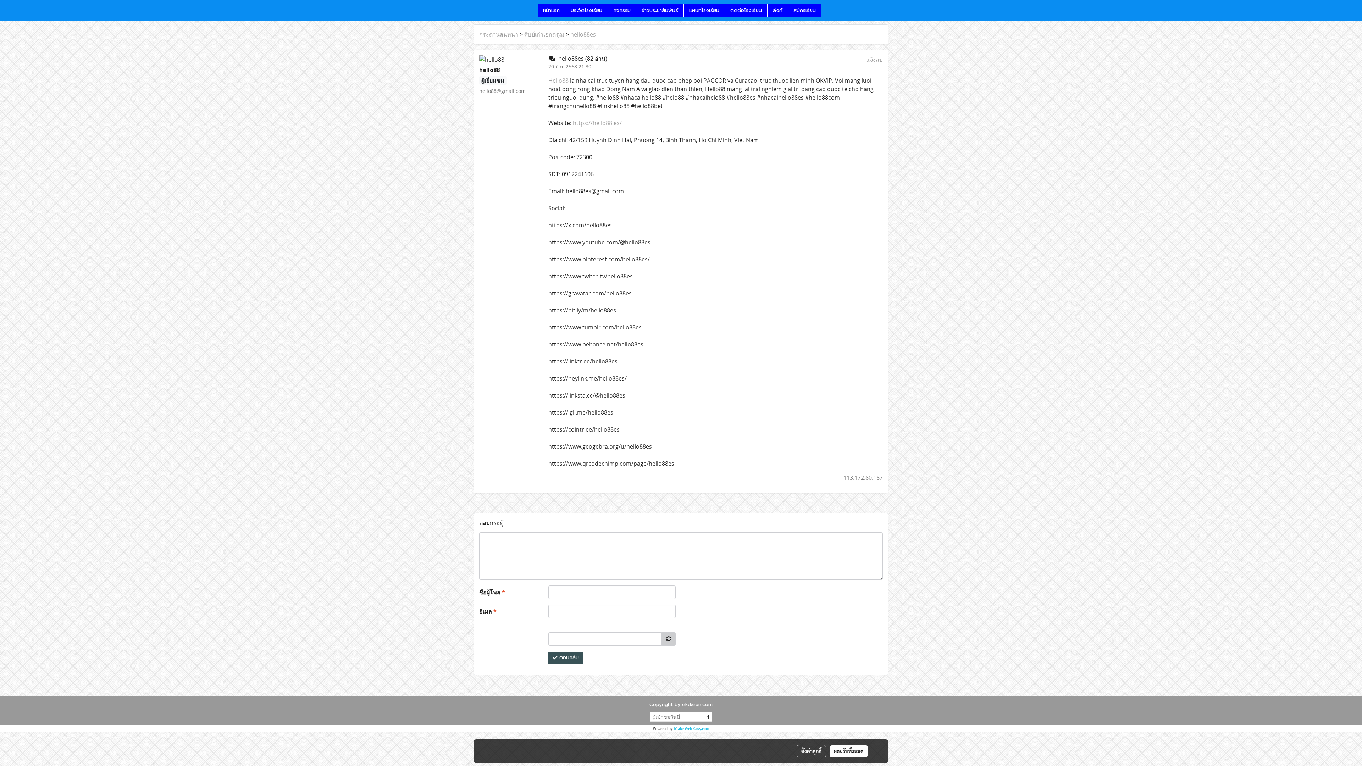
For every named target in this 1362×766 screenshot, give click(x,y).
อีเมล (488, 611)
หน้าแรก (551, 10)
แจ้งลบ (874, 59)
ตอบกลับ (568, 657)
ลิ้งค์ (777, 10)
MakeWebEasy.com (691, 728)
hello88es (583, 34)
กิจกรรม (622, 10)
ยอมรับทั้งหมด (849, 751)
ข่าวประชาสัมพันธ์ (660, 10)
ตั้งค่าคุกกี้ (811, 751)
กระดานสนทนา (498, 34)
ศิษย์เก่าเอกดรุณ (544, 34)
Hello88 (558, 80)
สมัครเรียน (804, 10)
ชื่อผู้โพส (492, 592)
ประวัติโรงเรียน (586, 10)
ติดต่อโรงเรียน (746, 10)
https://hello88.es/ (597, 123)
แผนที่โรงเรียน (704, 10)
